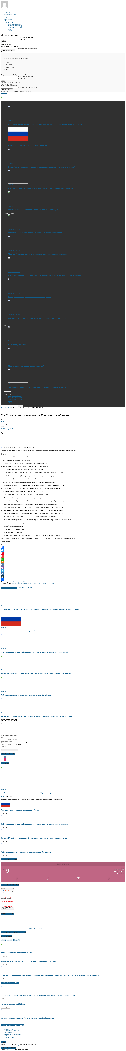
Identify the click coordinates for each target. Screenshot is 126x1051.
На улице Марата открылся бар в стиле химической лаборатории (27, 1018)
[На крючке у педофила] (18, 339)
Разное (10, 30)
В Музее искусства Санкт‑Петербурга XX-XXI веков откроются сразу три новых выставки (44, 275)
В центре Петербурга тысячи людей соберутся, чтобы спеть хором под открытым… (41, 188)
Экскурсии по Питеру (15, 24)
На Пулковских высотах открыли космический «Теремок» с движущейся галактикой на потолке (47, 124)
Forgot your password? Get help (10, 82)
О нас (6, 69)
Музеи (6, 21)
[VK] (63, 564)
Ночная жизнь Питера (15, 27)
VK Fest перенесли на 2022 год (13, 1004)
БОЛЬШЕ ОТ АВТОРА (25, 588)
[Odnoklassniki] (63, 562)
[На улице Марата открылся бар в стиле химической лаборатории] (5, 1014)
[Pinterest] (63, 553)
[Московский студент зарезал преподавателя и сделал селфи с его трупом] (18, 382)
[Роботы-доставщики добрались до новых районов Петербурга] (18, 204)
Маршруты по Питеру (15, 26)
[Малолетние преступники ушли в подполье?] (18, 360)
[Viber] (63, 567)
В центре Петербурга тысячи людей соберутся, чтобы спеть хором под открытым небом (36, 673)
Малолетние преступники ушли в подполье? (26, 366)
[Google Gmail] (63, 556)
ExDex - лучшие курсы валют (32, 928)
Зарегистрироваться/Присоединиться (16, 58)
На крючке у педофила (17, 345)
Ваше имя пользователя (25, 37)
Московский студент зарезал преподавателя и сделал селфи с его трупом (37, 387)
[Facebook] (63, 547)
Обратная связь (9, 67)
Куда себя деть (8, 22)
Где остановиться (9, 16)
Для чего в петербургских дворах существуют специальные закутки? (28, 961)
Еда (5, 17)
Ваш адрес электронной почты (27, 48)
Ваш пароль (21, 39)
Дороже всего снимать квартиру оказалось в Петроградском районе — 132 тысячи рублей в (38, 716)
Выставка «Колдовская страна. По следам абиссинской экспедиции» (35, 233)
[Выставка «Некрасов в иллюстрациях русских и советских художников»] (18, 313)
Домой (3, 407)
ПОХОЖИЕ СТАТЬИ (9, 588)
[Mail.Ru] (63, 573)
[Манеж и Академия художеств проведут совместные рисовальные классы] (18, 249)
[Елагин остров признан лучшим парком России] (18, 140)
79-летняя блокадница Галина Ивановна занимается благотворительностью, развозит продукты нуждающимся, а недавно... (51, 975)
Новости (7, 12)
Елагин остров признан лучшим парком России (27, 145)
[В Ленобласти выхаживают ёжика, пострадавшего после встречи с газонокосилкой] (18, 161)
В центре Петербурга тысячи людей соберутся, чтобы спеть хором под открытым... (34, 838)
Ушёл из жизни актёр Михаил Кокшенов (17, 952)
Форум (10, 29)
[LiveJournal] (63, 576)
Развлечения (8, 19)
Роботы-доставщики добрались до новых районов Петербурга (33, 210)
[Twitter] (63, 550)
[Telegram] (63, 570)
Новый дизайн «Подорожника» (23, 582)
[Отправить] (63, 579)
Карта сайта (8, 64)
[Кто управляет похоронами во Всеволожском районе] (18, 291)
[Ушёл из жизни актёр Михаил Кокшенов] (5, 949)
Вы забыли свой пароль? (8, 43)
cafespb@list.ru (17, 1046)
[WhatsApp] (63, 559)
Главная (6, 62)
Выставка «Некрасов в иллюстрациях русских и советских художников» (37, 318)
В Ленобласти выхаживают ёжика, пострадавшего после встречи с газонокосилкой (41, 167)
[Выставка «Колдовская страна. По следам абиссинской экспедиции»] (18, 227)
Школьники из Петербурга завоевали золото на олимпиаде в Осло (33, 583)
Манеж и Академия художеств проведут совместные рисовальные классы (37, 254)
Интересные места (10, 14)
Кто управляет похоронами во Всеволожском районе (29, 297)
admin (2, 421)
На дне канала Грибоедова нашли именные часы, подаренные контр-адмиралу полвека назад (38, 995)
